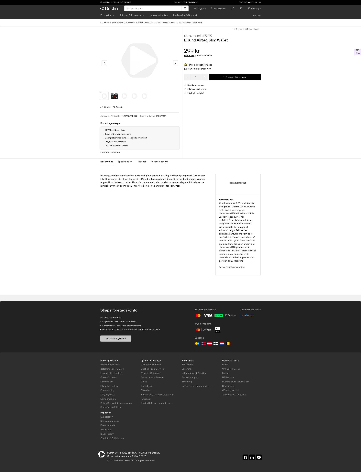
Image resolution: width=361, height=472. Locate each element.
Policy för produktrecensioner (116, 403)
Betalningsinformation (112, 369)
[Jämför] (232, 8)
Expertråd (105, 429)
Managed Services (151, 364)
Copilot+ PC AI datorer (112, 438)
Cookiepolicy (107, 390)
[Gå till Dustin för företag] (109, 8)
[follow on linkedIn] (252, 457)
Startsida (104, 23)
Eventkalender (108, 425)
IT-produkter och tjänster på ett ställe (115, 2)
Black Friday (107, 434)
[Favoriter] (241, 8)
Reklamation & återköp (194, 373)
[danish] (209, 344)
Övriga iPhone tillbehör (166, 23)
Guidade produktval (111, 407)
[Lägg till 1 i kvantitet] (205, 77)
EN (259, 16)
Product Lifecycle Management (157, 394)
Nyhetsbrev (106, 416)
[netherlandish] (222, 344)
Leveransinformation (111, 373)
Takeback (146, 399)
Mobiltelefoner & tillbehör (123, 23)
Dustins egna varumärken (235, 381)
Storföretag (228, 386)
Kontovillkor (106, 381)
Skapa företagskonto (116, 338)
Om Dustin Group (231, 369)
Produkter (105, 15)
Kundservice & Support (184, 15)
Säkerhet (146, 390)
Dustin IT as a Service (152, 369)
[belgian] (228, 344)
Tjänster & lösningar (130, 15)
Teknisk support (190, 377)
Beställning (187, 364)
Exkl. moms (189, 56)
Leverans (186, 369)
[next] (175, 63)
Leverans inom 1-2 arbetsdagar (185, 2)
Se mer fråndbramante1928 (232, 267)
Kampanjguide (108, 399)
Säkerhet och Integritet (234, 394)
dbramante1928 (198, 35)
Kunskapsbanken (159, 15)
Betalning (187, 381)
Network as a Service (152, 377)
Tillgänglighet (107, 394)
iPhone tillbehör (145, 23)
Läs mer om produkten (110, 152)
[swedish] (197, 344)
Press (225, 364)
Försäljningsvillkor (110, 364)
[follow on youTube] (259, 457)
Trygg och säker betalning (250, 2)
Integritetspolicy (109, 386)
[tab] (107, 162)
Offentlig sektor (230, 390)
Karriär (225, 373)
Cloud (144, 381)
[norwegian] (203, 344)
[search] (184, 8)
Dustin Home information (195, 386)
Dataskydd (147, 386)
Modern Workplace (151, 373)
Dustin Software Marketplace (156, 403)
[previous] (104, 63)
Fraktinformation (109, 377)
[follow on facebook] (245, 457)
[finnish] (215, 344)
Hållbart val (228, 377)
